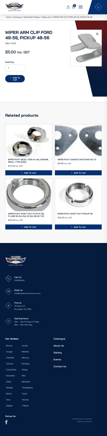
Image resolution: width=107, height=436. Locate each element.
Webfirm (89, 421)
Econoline (10, 375)
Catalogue (59, 338)
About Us (59, 345)
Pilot (24, 375)
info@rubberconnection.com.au (27, 293)
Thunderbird (27, 387)
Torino (24, 393)
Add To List (16, 78)
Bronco (9, 345)
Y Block (25, 405)
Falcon (9, 393)
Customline (11, 369)
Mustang (25, 363)
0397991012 (19, 280)
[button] (97, 34)
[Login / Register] (67, 7)
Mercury (25, 357)
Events (57, 359)
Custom (9, 363)
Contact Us (60, 366)
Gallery (58, 352)
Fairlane (9, 387)
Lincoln (25, 345)
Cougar (9, 351)
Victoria (25, 399)
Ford (8, 399)
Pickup (25, 369)
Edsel (8, 381)
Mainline (25, 351)
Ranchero (26, 381)
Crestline (10, 357)
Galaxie (9, 405)
